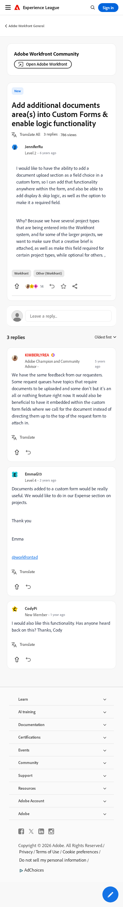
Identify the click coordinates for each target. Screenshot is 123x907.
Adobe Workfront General (26, 26)
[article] (61, 404)
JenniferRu (34, 146)
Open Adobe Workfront (46, 64)
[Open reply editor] (61, 316)
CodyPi (31, 608)
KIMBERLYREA (37, 354)
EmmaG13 (33, 473)
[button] (30, 135)
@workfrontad (25, 557)
